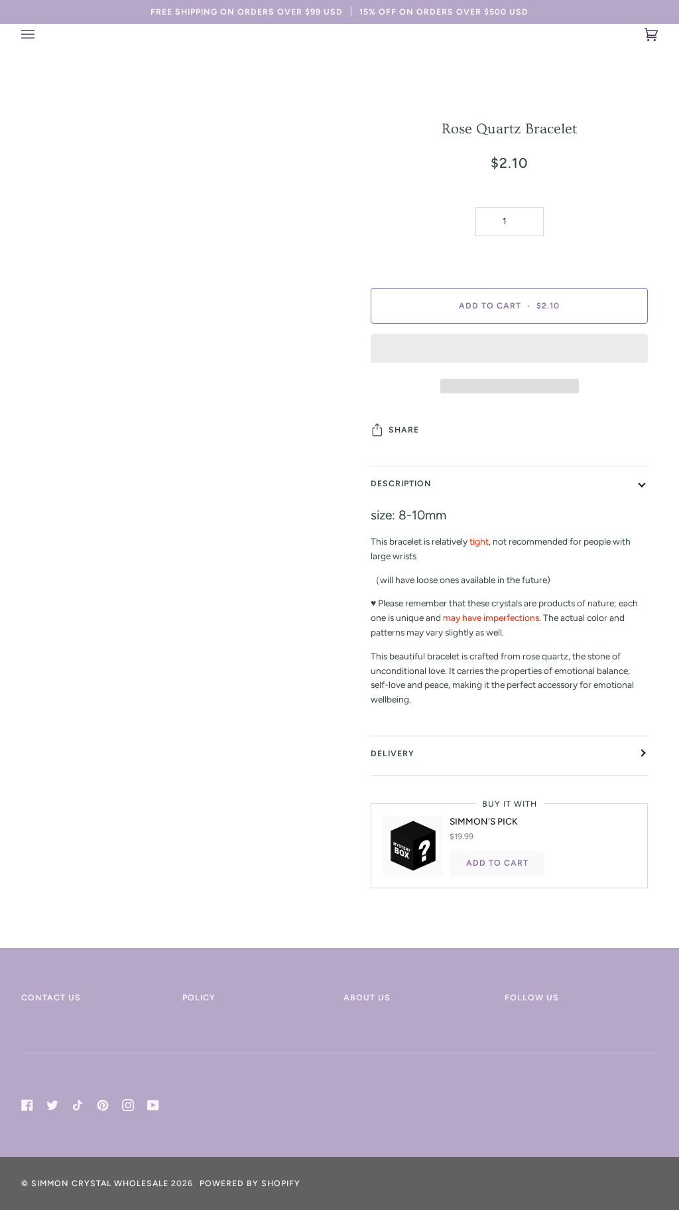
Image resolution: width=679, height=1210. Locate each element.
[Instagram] (128, 1105)
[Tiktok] (78, 1105)
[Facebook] (27, 1105)
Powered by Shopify (250, 1183)
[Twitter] (52, 1105)
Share (404, 430)
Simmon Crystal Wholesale (99, 1183)
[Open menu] (41, 34)
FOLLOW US (532, 997)
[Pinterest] (103, 1105)
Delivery (392, 753)
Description (401, 483)
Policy (199, 997)
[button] (509, 352)
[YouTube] (153, 1105)
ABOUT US (367, 997)
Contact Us (51, 997)
